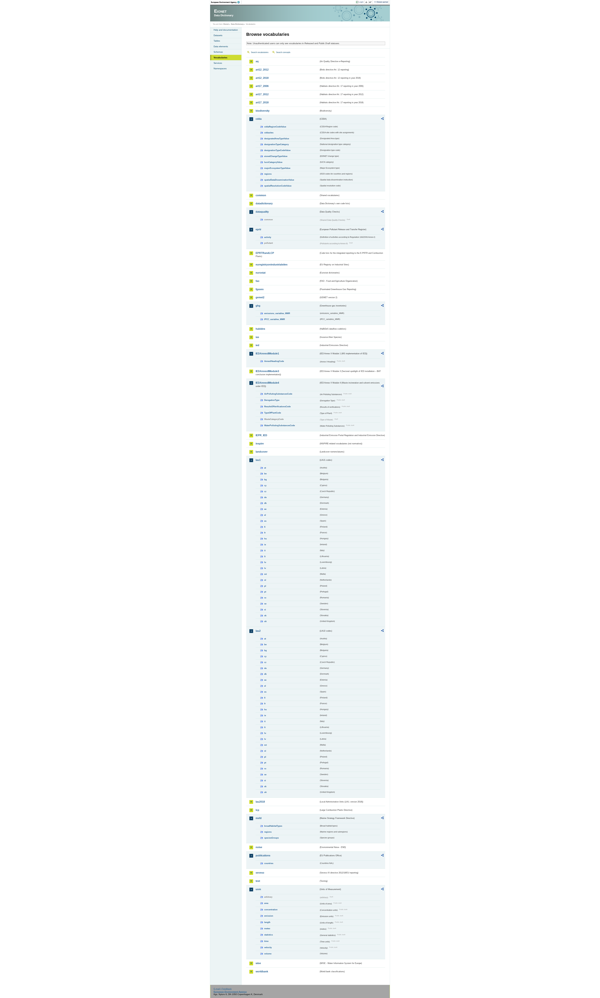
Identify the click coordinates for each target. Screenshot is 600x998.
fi (264, 527)
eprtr (258, 229)
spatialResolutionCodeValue (277, 186)
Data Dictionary (237, 24)
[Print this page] (367, 2)
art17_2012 (262, 94)
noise (259, 847)
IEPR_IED (261, 435)
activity (267, 237)
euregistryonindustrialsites (272, 264)
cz (265, 491)
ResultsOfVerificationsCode (277, 406)
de (265, 497)
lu (265, 562)
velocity (268, 947)
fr (265, 533)
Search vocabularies (259, 52)
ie (265, 544)
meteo (267, 928)
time (266, 941)
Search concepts (283, 52)
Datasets (218, 35)
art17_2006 (262, 86)
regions (268, 174)
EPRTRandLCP (265, 253)
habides (260, 329)
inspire (260, 443)
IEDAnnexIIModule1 (267, 353)
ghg (258, 305)
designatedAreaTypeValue (276, 138)
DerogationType (271, 400)
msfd (259, 818)
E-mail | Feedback (223, 989)
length (267, 922)
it (264, 550)
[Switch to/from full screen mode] (371, 2)
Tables (217, 41)
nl (265, 580)
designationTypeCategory (276, 144)
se (265, 603)
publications (263, 855)
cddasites (268, 132)
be (265, 473)
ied (257, 345)
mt (265, 574)
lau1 (258, 460)
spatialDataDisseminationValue (279, 180)
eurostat (260, 272)
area (266, 903)
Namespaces (220, 68)
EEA (226, 2)
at (265, 468)
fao (257, 281)
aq (257, 61)
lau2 (258, 631)
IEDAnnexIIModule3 (267, 371)
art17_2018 (262, 102)
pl (265, 586)
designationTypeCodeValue (277, 150)
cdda (259, 119)
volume (267, 954)
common (261, 195)
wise (258, 963)
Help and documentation (226, 30)
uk (265, 621)
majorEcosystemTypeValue (277, 168)
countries (268, 863)
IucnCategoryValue (273, 162)
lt (264, 556)
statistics (268, 935)
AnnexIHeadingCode (274, 361)
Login (361, 2)
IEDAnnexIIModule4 (267, 382)
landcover (262, 451)
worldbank (262, 971)
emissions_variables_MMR (277, 313)
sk (265, 615)
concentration (271, 909)
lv (265, 568)
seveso (260, 872)
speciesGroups (271, 838)
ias (257, 337)
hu (265, 538)
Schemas (218, 52)
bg (265, 479)
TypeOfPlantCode (272, 413)
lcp (257, 810)
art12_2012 (262, 69)
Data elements (221, 46)
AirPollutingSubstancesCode (278, 394)
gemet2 (260, 297)
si (265, 609)
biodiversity (263, 110)
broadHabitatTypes (273, 826)
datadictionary (264, 203)
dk (265, 503)
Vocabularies (220, 57)
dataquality (262, 211)
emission (268, 916)
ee (265, 509)
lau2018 (260, 801)
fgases (260, 289)
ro (265, 598)
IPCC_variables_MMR (274, 319)
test (258, 881)
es (265, 521)
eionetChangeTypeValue (275, 156)
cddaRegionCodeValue (275, 127)
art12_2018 (262, 78)
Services (218, 63)
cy (265, 485)
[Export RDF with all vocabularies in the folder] (382, 119)
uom (258, 889)
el (265, 515)
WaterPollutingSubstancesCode (279, 425)
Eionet (226, 24)
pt (265, 592)
